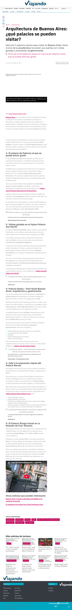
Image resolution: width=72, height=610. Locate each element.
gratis (33, 519)
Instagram (51, 590)
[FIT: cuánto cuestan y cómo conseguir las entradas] (13, 542)
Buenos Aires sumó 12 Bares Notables (61, 565)
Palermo (27, 519)
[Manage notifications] (69, 607)
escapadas (5, 11)
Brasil (38, 11)
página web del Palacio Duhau (24, 346)
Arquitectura (19, 519)
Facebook (50, 588)
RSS (55, 606)
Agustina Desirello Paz (17, 114)
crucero (12, 11)
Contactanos (53, 603)
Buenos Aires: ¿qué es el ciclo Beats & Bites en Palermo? (28, 549)
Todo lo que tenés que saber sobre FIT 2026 (45, 549)
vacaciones (20, 11)
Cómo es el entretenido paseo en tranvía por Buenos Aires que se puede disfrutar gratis (36, 55)
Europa (27, 11)
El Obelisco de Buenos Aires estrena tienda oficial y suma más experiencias (28, 568)
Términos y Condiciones (9, 608)
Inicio (8, 25)
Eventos (9, 543)
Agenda (57, 543)
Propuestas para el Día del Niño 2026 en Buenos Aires (44, 566)
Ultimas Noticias (19, 598)
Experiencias (45, 8)
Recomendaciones (11, 560)
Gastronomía (10, 522)
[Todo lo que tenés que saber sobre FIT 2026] (45, 542)
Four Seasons (29, 522)
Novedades (26, 560)
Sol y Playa (37, 8)
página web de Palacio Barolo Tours (18, 394)
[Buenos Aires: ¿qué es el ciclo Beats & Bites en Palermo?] (29, 542)
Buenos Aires (10, 117)
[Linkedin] (3, 23)
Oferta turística (9, 8)
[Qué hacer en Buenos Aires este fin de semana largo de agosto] (62, 542)
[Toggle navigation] (2, 8)
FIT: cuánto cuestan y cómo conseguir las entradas (12, 549)
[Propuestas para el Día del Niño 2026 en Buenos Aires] (45, 559)
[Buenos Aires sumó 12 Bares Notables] (62, 559)
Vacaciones (22, 8)
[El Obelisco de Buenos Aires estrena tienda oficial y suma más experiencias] (29, 559)
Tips (33, 8)
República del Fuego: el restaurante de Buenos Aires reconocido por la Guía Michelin (12, 569)
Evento (41, 560)
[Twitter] (3, 20)
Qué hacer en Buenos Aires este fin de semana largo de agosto (61, 550)
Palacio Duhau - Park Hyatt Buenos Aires (48, 519)
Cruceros (51, 8)
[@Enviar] (3, 26)
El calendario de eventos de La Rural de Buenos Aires (24, 504)
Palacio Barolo (19, 522)
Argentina (28, 8)
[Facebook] (3, 17)
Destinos (16, 8)
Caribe (33, 11)
